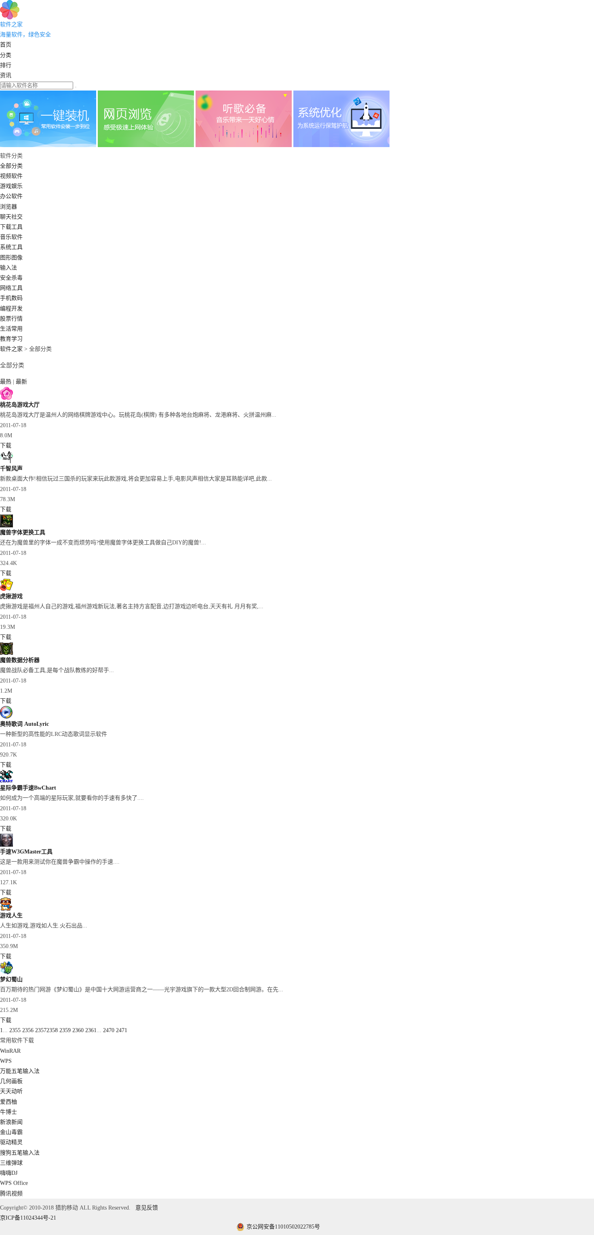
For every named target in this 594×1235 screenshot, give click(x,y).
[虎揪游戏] (6, 589)
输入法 (8, 268)
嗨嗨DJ (8, 1173)
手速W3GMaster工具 (26, 852)
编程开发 (11, 309)
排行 (5, 65)
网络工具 (11, 288)
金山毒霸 (11, 1132)
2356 (28, 1030)
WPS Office (14, 1183)
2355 (15, 1030)
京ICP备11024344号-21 (28, 1218)
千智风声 (11, 469)
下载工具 (11, 227)
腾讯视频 (11, 1194)
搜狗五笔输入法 (20, 1153)
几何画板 (11, 1081)
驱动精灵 (11, 1142)
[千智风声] (6, 462)
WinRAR (10, 1051)
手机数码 (11, 298)
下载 (5, 446)
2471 (121, 1030)
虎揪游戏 (11, 596)
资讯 (5, 75)
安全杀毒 (11, 278)
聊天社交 (11, 217)
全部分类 (11, 166)
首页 (5, 45)
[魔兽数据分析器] (6, 653)
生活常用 (11, 329)
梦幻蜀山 (11, 979)
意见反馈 (146, 1208)
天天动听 (11, 1091)
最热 (6, 382)
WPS (6, 1061)
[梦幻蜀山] (6, 972)
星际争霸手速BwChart (28, 788)
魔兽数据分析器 (20, 660)
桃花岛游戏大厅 (20, 405)
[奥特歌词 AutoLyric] (6, 717)
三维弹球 (11, 1163)
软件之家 (11, 349)
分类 (5, 55)
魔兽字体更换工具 (22, 532)
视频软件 (11, 176)
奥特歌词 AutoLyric (24, 724)
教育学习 (11, 339)
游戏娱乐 (11, 186)
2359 (65, 1030)
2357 (40, 1030)
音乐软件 (11, 237)
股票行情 (11, 319)
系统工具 (11, 247)
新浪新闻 (11, 1122)
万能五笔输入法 (20, 1071)
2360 (78, 1030)
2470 (108, 1030)
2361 (91, 1030)
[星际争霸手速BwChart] (6, 781)
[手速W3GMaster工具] (6, 845)
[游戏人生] (6, 909)
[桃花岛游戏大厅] (6, 398)
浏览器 (8, 207)
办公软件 (11, 196)
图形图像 (11, 258)
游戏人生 (11, 916)
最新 (21, 382)
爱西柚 (8, 1102)
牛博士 (8, 1112)
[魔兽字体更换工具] (6, 526)
